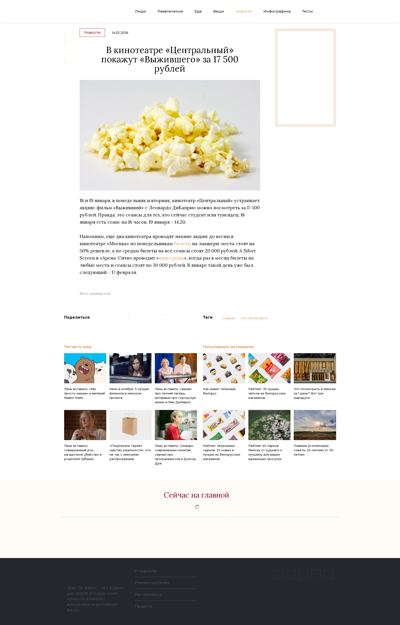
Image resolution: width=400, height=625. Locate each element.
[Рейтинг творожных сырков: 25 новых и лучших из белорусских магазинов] (224, 425)
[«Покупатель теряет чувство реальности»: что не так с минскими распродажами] (130, 425)
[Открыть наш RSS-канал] (328, 574)
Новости (244, 11)
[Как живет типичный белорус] (224, 368)
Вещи (218, 11)
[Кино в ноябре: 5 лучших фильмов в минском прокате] (130, 368)
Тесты (307, 11)
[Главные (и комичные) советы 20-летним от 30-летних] (315, 425)
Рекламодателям (152, 583)
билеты (182, 243)
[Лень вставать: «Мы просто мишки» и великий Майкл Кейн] (85, 368)
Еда (198, 11)
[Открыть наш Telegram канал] (316, 574)
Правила (143, 606)
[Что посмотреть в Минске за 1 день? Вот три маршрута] (315, 368)
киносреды (171, 258)
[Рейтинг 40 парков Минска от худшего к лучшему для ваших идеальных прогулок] (269, 425)
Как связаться (148, 594)
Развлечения (170, 11)
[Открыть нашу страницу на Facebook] (291, 574)
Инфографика (277, 11)
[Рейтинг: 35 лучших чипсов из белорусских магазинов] (269, 368)
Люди (140, 11)
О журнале (145, 571)
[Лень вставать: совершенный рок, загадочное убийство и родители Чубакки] (85, 425)
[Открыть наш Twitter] (303, 574)
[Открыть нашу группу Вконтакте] (278, 574)
